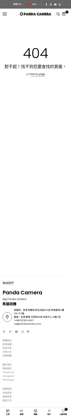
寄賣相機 (7, 355)
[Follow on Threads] (59, 4)
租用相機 (7, 344)
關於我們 (7, 364)
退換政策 (7, 388)
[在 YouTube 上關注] (55, 4)
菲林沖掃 (7, 348)
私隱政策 (7, 392)
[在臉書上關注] (46, 4)
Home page (38, 74)
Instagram (8, 376)
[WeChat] (28, 331)
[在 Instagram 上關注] (50, 4)
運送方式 (7, 400)
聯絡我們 (7, 368)
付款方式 (7, 351)
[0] (64, 14)
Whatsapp (8, 379)
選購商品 (7, 340)
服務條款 (7, 396)
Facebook (8, 372)
